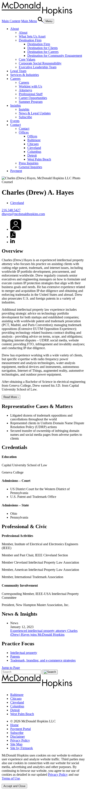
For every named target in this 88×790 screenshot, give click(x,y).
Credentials (14, 447)
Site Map (16, 744)
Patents (15, 656)
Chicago (33, 144)
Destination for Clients (42, 48)
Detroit (32, 155)
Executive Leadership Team (37, 67)
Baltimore (34, 140)
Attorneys (25, 90)
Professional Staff (31, 94)
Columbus (34, 151)
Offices (24, 132)
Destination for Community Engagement (54, 55)
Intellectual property (23, 652)
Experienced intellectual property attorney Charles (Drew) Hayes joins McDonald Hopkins (44, 632)
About (14, 29)
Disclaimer (17, 736)
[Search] (41, 21)
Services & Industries (24, 75)
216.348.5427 (11, 210)
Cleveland (34, 148)
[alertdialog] (44, 771)
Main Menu (29, 21)
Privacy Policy (20, 740)
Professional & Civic (24, 526)
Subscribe (25, 117)
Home (14, 725)
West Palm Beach (39, 159)
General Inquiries (30, 167)
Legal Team (18, 71)
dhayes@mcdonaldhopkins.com (23, 214)
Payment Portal (20, 729)
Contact (15, 125)
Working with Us (30, 86)
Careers (15, 78)
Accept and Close (14, 786)
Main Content (11, 21)
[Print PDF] (13, 237)
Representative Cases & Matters (37, 406)
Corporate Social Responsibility (40, 63)
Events (14, 121)
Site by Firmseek (21, 748)
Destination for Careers (43, 52)
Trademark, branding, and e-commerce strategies (43, 660)
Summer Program (31, 101)
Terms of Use (11, 778)
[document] (44, 767)
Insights (15, 105)
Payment (16, 171)
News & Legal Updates (35, 113)
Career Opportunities (33, 98)
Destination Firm (30, 40)
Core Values (27, 59)
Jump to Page (11, 667)
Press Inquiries (28, 163)
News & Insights (19, 614)
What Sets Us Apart (32, 36)
